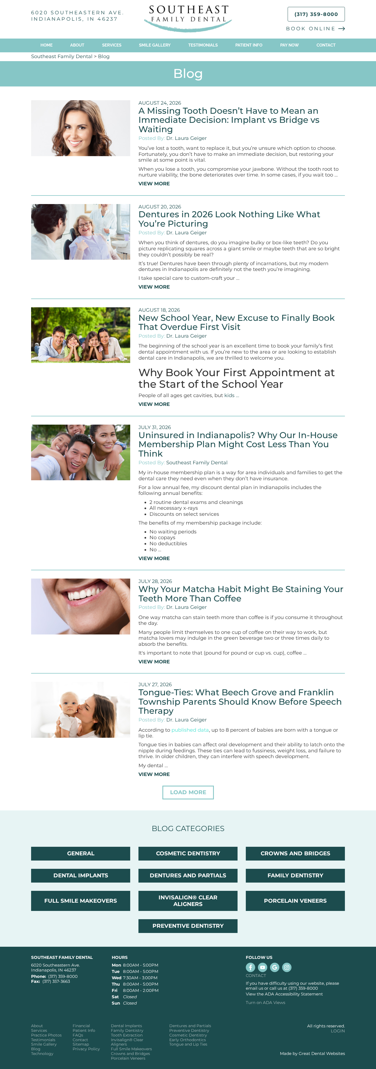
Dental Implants (126, 1026)
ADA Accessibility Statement (294, 994)
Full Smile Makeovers (131, 1049)
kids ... (231, 395)
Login (338, 1030)
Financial (81, 1026)
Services (111, 45)
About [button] (77, 45)
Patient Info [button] (248, 45)
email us (254, 988)
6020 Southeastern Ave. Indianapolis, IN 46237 (77, 16)
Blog (104, 56)
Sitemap (81, 1044)
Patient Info (84, 1030)
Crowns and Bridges (130, 1053)
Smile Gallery (155, 45)
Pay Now (289, 45)
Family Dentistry (127, 1030)
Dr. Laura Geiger (186, 138)
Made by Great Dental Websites (312, 1053)
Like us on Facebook (250, 967)
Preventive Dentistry (189, 1030)
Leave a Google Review (274, 967)
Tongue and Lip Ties (188, 1044)
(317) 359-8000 (316, 14)
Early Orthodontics (187, 1040)
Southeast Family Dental (61, 56)
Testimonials (203, 45)
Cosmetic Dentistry (188, 1035)
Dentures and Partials (190, 1026)
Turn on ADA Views (265, 1002)
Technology (42, 1053)
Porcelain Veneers (128, 1058)
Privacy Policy (86, 1049)
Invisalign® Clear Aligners (127, 1042)
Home (46, 45)
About (37, 1026)
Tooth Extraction (127, 1035)
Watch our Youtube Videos (262, 967)
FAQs (78, 1035)
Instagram (286, 967)
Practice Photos (46, 1035)
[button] (188, 792)
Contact (326, 45)
